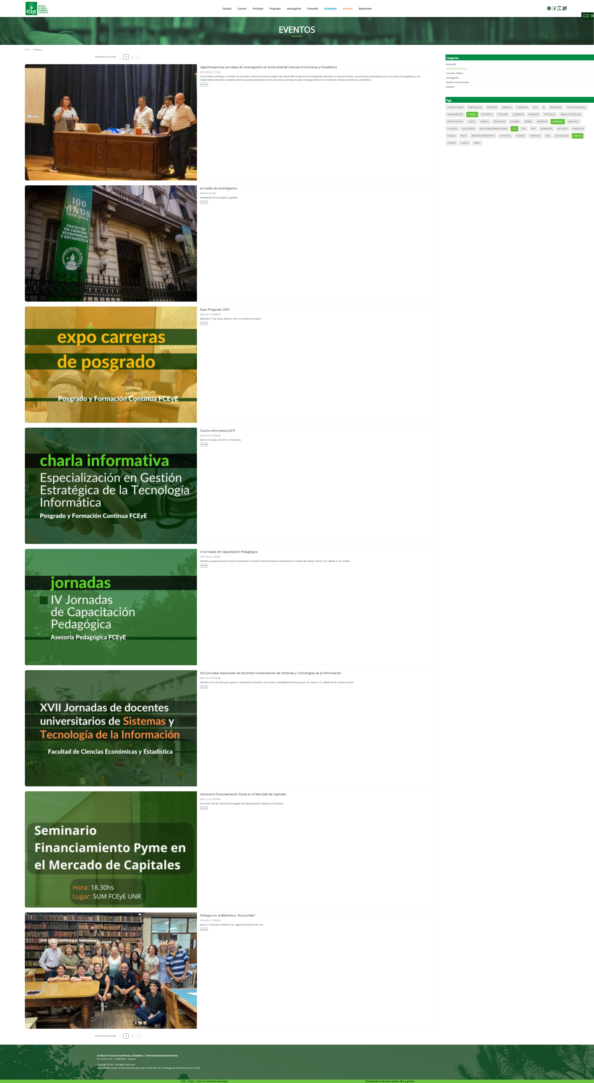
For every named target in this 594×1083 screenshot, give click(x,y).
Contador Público (454, 73)
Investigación (452, 77)
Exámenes (514, 121)
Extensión (492, 107)
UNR (548, 135)
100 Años (520, 135)
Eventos (38, 49)
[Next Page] (138, 56)
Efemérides (542, 121)
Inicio (27, 49)
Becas (463, 135)
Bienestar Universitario (483, 135)
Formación (577, 128)
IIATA (535, 107)
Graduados (499, 121)
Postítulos (549, 114)
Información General (456, 68)
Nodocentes (468, 128)
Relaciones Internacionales (493, 128)
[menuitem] (226, 8)
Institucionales (455, 121)
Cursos (471, 121)
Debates (450, 86)
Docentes (452, 128)
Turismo (472, 114)
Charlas (452, 135)
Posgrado (534, 114)
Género (528, 121)
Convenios (518, 114)
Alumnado (451, 64)
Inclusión (562, 128)
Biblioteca (573, 121)
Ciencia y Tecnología (570, 114)
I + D (514, 128)
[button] (587, 15)
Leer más (204, 84)
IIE (544, 107)
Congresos (522, 107)
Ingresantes (546, 128)
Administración (455, 114)
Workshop (535, 135)
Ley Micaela (505, 135)
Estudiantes (556, 107)
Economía (503, 114)
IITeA (524, 128)
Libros (477, 143)
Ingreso (484, 121)
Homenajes (558, 121)
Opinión (451, 143)
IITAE (533, 128)
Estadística (487, 114)
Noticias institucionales (457, 82)
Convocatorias (455, 107)
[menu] (297, 8)
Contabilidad (561, 135)
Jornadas (507, 107)
